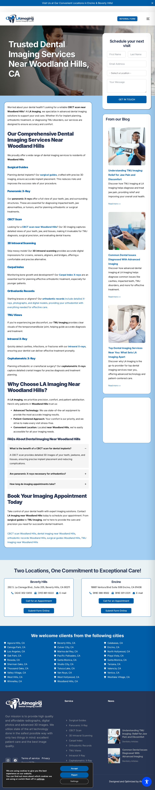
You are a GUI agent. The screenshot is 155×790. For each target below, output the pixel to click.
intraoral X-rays (77, 346)
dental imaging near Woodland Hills (56, 533)
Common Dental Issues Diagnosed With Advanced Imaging (134, 753)
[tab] (48, 456)
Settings (74, 781)
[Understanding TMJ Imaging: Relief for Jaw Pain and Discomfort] (114, 736)
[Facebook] (15, 760)
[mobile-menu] (146, 18)
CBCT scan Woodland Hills (21, 533)
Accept (74, 768)
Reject (74, 774)
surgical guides (48, 174)
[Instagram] (8, 760)
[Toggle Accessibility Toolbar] (147, 782)
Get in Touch (127, 99)
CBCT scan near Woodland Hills (39, 226)
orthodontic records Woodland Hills (26, 538)
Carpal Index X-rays (70, 274)
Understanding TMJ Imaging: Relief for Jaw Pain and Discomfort (134, 733)
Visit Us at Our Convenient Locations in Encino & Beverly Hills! (77, 3)
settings (40, 779)
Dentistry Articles (130, 741)
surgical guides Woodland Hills (63, 538)
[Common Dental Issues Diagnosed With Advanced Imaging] (114, 755)
